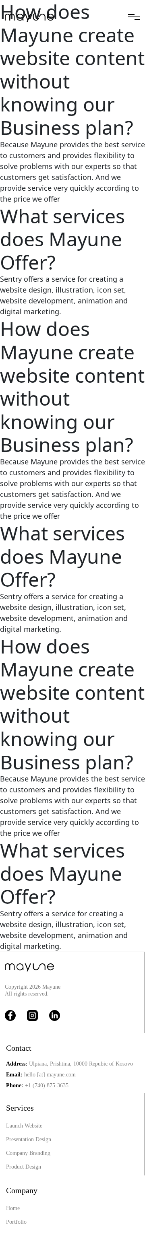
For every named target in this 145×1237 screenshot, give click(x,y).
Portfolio (16, 1222)
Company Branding (28, 1153)
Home (13, 1208)
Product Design (23, 1167)
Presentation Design (28, 1139)
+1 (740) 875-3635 (46, 1085)
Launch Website (24, 1126)
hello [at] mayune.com (50, 1075)
